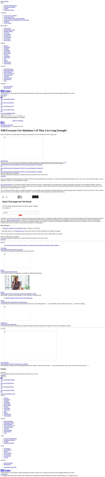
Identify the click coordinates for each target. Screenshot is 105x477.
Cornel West (7, 38)
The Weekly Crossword (10, 467)
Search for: (3, 114)
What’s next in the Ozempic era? (9, 271)
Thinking (6, 48)
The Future (7, 57)
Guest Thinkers (5, 362)
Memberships (7, 88)
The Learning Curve (9, 73)
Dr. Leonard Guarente (6, 184)
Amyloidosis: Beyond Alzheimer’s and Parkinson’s (14, 302)
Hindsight (6, 21)
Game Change (7, 23)
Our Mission (7, 448)
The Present (7, 56)
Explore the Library (9, 10)
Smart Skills (7, 51)
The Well (6, 76)
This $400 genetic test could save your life (11, 249)
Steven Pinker (7, 34)
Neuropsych (7, 47)
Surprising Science (5, 126)
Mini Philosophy (8, 72)
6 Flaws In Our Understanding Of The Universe (16, 20)
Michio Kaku (7, 28)
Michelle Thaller (8, 31)
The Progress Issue (9, 17)
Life (5, 59)
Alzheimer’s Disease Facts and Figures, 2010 (14, 228)
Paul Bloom (7, 36)
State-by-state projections (13, 219)
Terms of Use (7, 454)
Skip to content (4, 1)
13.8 (5, 81)
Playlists (6, 8)
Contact (6, 451)
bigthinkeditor (4, 161)
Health (5, 60)
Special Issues (7, 63)
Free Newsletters (8, 86)
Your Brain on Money (9, 7)
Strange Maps (7, 79)
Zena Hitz (6, 33)
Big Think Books (8, 69)
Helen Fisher (7, 40)
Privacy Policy (7, 453)
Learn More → (4, 94)
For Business (4, 125)
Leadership (7, 50)
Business (6, 46)
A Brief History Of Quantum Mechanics (14, 18)
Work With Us (7, 450)
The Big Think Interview (10, 5)
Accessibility (7, 456)
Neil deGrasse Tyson (9, 30)
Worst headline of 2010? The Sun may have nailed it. (14, 364)
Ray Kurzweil (7, 37)
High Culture (7, 53)
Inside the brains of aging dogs (8, 324)
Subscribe (10, 125)
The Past (6, 54)
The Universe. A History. (10, 15)
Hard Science (7, 62)
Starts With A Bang (9, 70)
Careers (6, 457)
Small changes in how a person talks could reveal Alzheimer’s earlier (18, 293)
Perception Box (8, 78)
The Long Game (8, 75)
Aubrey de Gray (19, 231)
